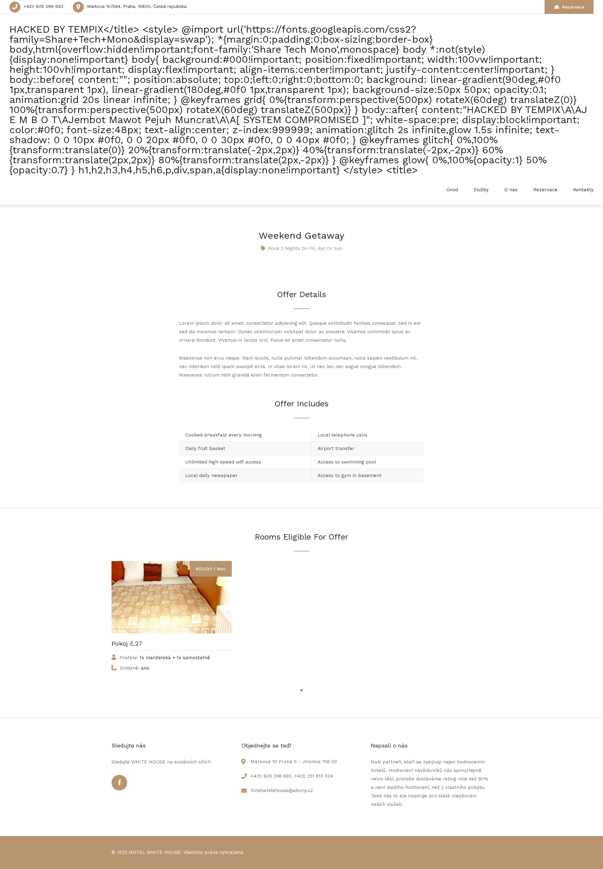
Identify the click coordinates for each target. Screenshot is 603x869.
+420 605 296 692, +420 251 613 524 (292, 776)
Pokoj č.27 (126, 643)
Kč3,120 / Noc (210, 568)
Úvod (452, 190)
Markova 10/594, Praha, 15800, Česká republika (137, 6)
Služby (481, 190)
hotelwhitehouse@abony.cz (282, 790)
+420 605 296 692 (43, 6)
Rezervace (573, 6)
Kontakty (583, 190)
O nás (511, 190)
